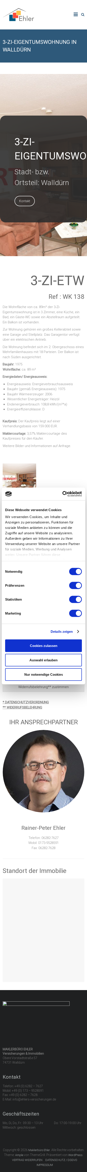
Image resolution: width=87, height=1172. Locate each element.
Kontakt (24, 201)
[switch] (75, 585)
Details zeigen (62, 631)
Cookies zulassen (43, 645)
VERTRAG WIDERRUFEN (27, 1160)
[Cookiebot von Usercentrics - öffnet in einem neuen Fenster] (62, 494)
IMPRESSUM (45, 1165)
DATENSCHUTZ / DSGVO (61, 1160)
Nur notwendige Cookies (43, 674)
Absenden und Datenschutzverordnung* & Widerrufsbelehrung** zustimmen (43, 684)
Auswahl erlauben (43, 660)
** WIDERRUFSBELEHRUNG (22, 707)
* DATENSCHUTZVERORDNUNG (26, 702)
